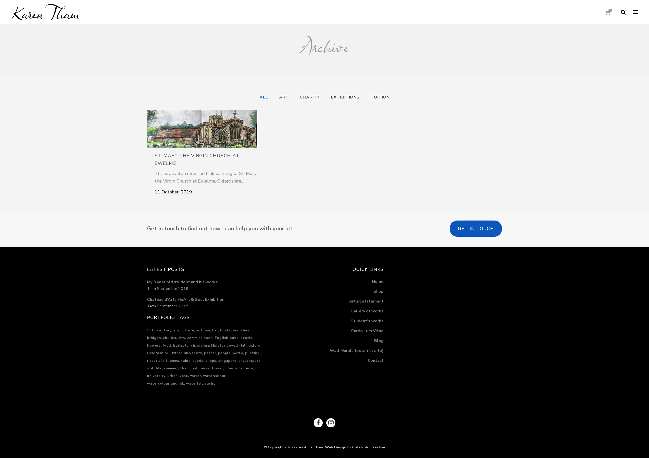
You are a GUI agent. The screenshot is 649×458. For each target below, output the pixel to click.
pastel (210, 353)
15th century (159, 330)
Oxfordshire (157, 353)
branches (241, 330)
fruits (178, 345)
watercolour (214, 376)
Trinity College (239, 368)
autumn (203, 330)
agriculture (183, 330)
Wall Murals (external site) (357, 350)
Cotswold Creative (368, 447)
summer (171, 368)
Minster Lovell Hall (229, 345)
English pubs (227, 338)
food (167, 345)
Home (378, 281)
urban (172, 376)
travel (217, 368)
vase (184, 376)
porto (238, 353)
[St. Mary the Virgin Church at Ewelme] (202, 129)
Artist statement (366, 301)
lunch (190, 345)
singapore (227, 361)
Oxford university (186, 353)
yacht (210, 383)
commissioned (200, 338)
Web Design (334, 447)
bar (215, 330)
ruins (185, 361)
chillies (169, 338)
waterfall (194, 383)
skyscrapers (249, 361)
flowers (154, 345)
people (224, 353)
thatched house (195, 368)
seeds (197, 361)
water (195, 376)
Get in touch (476, 229)
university (156, 376)
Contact (376, 360)
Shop (378, 291)
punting (252, 353)
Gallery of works (367, 311)
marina (203, 345)
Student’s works (367, 321)
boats (225, 330)
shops (210, 361)
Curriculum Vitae (367, 331)
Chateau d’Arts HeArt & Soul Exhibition (185, 299)
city (181, 338)
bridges (154, 338)
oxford (254, 345)
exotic (246, 338)
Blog (379, 341)
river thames (167, 361)
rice (150, 361)
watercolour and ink (165, 383)
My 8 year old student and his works (182, 282)
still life (154, 368)
